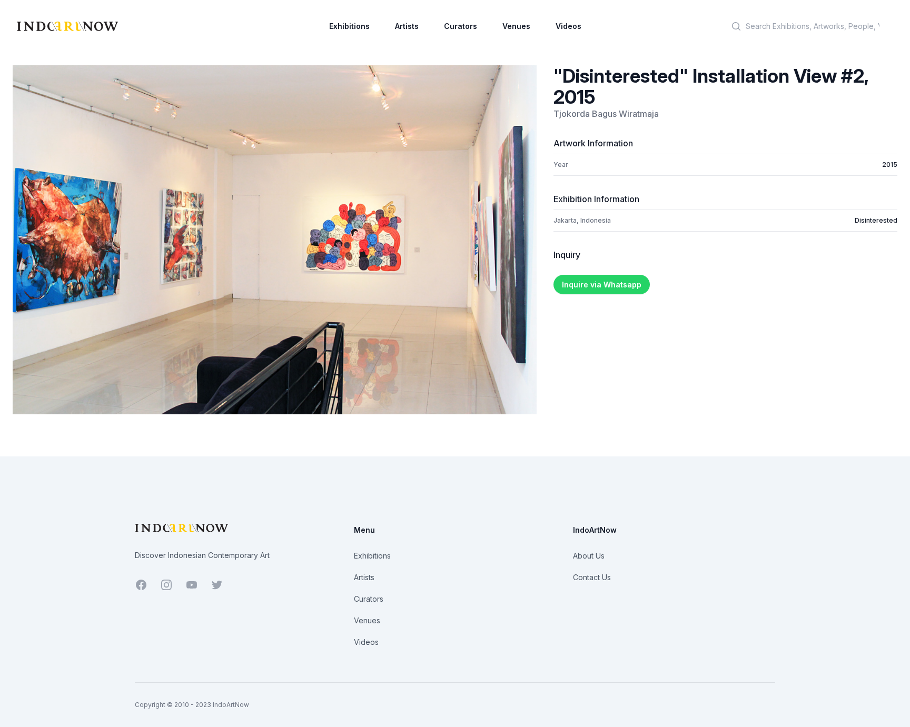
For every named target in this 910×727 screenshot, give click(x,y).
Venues (516, 26)
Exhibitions (349, 26)
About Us (589, 555)
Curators (460, 26)
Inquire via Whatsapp (601, 284)
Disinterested (876, 220)
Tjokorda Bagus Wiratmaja (606, 113)
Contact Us (592, 577)
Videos (568, 26)
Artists (407, 26)
